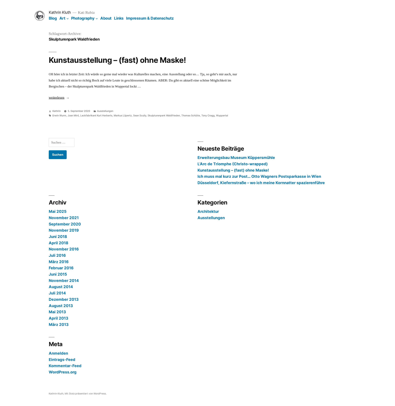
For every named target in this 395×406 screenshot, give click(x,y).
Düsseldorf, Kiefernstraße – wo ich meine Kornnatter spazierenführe (261, 182)
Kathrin (56, 111)
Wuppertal (222, 115)
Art (62, 18)
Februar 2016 (61, 268)
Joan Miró (73, 115)
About (106, 18)
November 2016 (64, 249)
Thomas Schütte (190, 115)
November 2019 (64, 230)
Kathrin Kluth (60, 12)
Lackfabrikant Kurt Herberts (96, 115)
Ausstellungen (105, 111)
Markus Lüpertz (123, 115)
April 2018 (58, 243)
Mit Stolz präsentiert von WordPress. (85, 393)
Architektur (208, 211)
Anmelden (58, 353)
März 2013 (59, 324)
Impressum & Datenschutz (150, 18)
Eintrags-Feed (62, 359)
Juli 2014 (57, 293)
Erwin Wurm (59, 115)
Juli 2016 (57, 255)
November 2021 (64, 217)
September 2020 (65, 224)
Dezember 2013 (64, 299)
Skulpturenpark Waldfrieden (164, 115)
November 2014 (64, 280)
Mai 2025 (58, 211)
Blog (53, 18)
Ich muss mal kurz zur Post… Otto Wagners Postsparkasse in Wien (259, 176)
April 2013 (58, 318)
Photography (83, 18)
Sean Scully (139, 115)
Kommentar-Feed (65, 365)
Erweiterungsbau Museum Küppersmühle (236, 157)
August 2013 (61, 305)
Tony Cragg (208, 115)
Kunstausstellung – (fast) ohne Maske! (117, 60)
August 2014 (61, 286)
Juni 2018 (58, 236)
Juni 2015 (58, 274)
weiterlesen (59, 97)
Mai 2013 (57, 312)
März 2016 (59, 261)
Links (119, 18)
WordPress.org (63, 372)
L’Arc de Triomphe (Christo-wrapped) (233, 164)
